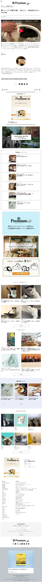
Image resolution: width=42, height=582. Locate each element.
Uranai (3, 512)
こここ (35, 579)
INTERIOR (4, 499)
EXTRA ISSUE (4, 516)
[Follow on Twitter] (15, 544)
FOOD (3, 496)
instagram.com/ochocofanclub (7, 73)
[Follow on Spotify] (24, 544)
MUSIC (3, 507)
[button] (5, 404)
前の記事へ (6, 89)
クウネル (25, 579)
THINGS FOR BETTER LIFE (21, 482)
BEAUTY (3, 500)
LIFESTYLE (4, 493)
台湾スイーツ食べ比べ (19, 499)
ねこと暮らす (18, 509)
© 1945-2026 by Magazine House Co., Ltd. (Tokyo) (21, 577)
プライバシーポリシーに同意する (21, 529)
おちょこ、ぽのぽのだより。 (7, 6)
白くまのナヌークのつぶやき (21, 506)
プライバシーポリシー (17, 531)
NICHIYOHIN (4, 506)
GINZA (19, 579)
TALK (3, 513)
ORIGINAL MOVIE (5, 517)
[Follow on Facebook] (29, 544)
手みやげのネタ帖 (19, 501)
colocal (32, 579)
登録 (21, 533)
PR (2, 519)
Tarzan (30, 579)
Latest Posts (21, 330)
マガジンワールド (15, 580)
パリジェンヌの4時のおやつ (20, 494)
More (21, 326)
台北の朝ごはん (18, 498)
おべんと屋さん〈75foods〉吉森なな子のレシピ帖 (25, 505)
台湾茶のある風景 (19, 497)
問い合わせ (4, 484)
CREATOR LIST (5, 489)
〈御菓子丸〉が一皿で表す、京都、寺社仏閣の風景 (24, 489)
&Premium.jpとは (6, 482)
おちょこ (4, 53)
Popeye (27, 579)
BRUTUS (8, 579)
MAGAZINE (4, 514)
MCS (36, 579)
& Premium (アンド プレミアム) (21, 3)
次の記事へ (36, 89)
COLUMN (4, 502)
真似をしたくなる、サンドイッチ (21, 487)
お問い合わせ (27, 580)
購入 (30, 466)
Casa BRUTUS (12, 579)
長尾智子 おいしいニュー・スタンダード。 (23, 502)
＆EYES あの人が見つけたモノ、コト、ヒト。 (24, 484)
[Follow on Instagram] (13, 544)
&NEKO (3, 503)
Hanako (22, 579)
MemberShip (5, 488)
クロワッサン (16, 579)
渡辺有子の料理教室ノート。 (21, 504)
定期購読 (3, 485)
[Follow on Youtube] (20, 544)
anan (5, 579)
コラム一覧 (17, 513)
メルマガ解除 (21, 535)
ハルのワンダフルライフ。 (20, 485)
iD (2, 505)
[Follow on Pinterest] (26, 544)
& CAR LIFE (18, 511)
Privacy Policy (23, 580)
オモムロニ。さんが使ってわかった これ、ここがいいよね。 (26, 488)
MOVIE (3, 509)
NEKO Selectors (21, 411)
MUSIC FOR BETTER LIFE (21, 512)
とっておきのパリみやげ (20, 495)
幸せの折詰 (17, 491)
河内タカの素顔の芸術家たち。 (21, 508)
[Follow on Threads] (18, 544)
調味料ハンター (18, 492)
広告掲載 (3, 487)
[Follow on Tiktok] (22, 544)
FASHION (4, 495)
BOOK (3, 510)
